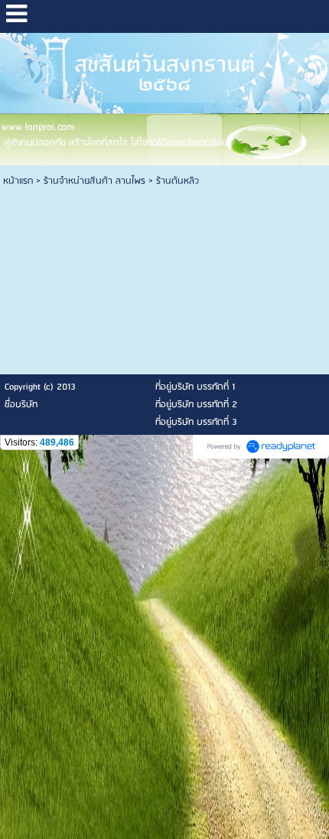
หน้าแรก (18, 181)
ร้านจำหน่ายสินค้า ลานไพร (94, 181)
